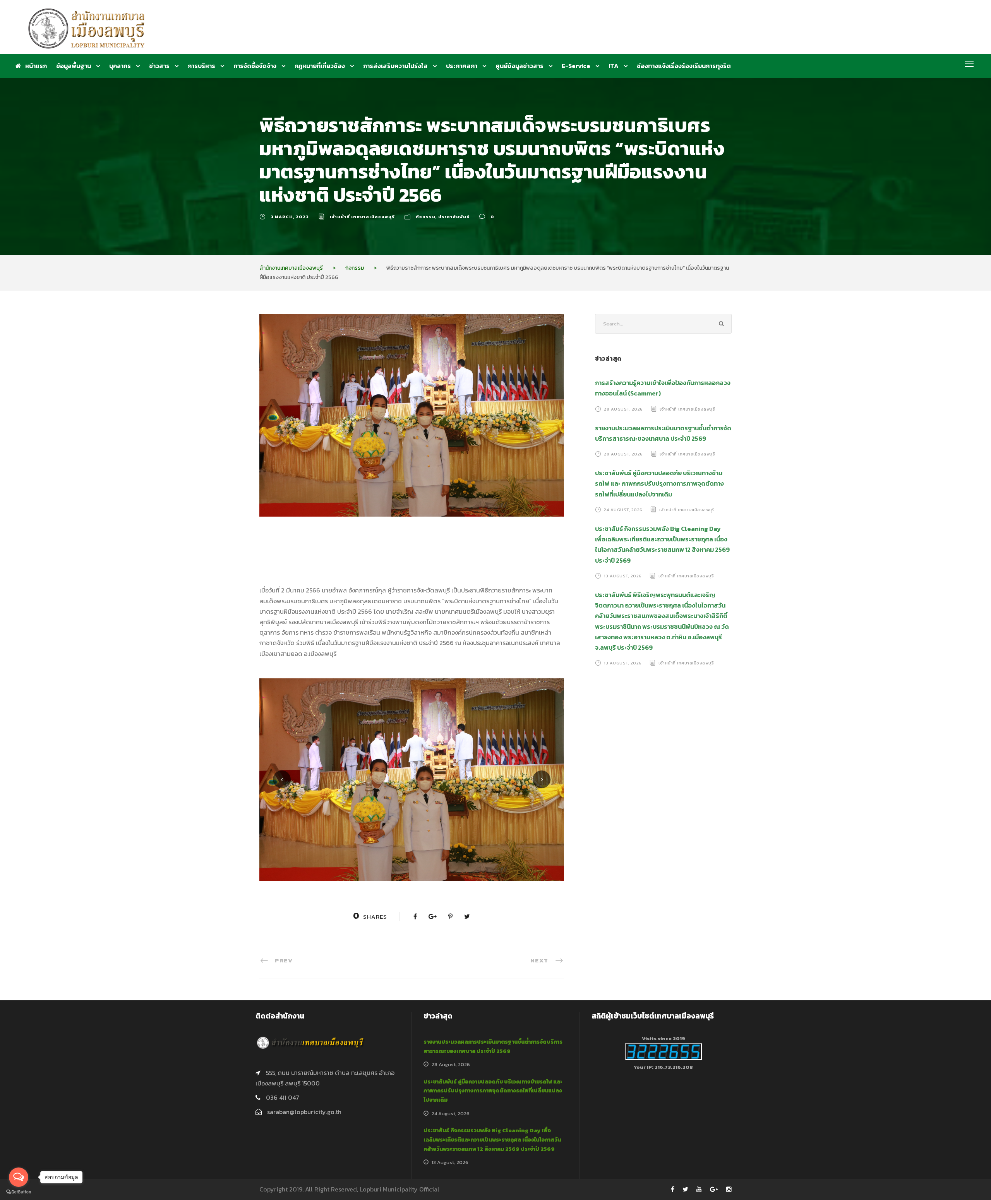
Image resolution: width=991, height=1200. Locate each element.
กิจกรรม (425, 217)
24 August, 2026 (623, 510)
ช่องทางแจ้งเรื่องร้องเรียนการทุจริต (684, 65)
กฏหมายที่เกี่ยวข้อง (320, 65)
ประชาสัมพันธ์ (454, 217)
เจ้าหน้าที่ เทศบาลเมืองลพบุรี (362, 217)
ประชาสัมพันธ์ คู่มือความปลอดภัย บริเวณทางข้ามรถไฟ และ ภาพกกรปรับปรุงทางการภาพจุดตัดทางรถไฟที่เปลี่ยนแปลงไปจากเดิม (659, 483)
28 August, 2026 (623, 409)
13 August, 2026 (623, 576)
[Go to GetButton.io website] (18, 1192)
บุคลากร (120, 65)
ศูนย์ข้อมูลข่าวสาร (520, 65)
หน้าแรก (36, 65)
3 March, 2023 (290, 217)
